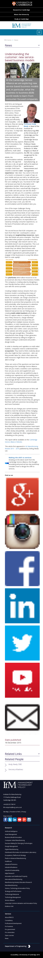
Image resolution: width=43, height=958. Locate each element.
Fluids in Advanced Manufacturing (15, 858)
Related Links (13, 753)
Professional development (13, 923)
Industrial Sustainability (12, 870)
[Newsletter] (22, 717)
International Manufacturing (13, 879)
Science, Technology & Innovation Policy (17, 888)
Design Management (11, 846)
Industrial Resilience (11, 867)
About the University (21, 14)
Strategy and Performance (13, 891)
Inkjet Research (9, 873)
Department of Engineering (15, 946)
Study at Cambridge (21, 19)
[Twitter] (22, 643)
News (16, 40)
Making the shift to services (20, 458)
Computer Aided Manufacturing (15, 840)
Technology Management (13, 897)
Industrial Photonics (11, 864)
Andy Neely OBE (15, 764)
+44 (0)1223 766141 (9, 804)
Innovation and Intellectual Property (16, 876)
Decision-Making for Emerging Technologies (18, 843)
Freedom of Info (15, 812)
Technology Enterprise (12, 894)
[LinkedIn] (22, 606)
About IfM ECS (9, 917)
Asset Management (11, 834)
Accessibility (14, 955)
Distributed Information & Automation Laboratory (20, 852)
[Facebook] (22, 568)
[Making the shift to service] (7, 463)
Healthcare (8, 861)
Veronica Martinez (15, 769)
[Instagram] (22, 531)
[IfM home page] (21, 26)
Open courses (9, 935)
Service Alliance (10, 900)
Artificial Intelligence (11, 831)
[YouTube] (22, 680)
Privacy (24, 812)
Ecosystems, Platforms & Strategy (15, 855)
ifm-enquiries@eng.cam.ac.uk (12, 807)
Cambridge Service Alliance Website (21, 441)
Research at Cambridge (21, 10)
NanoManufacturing (11, 885)
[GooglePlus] (22, 494)
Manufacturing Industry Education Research (18, 882)
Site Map (6, 812)
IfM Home (7, 40)
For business (9, 926)
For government (10, 929)
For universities (9, 932)
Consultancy (9, 920)
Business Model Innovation (13, 837)
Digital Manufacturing (11, 849)
